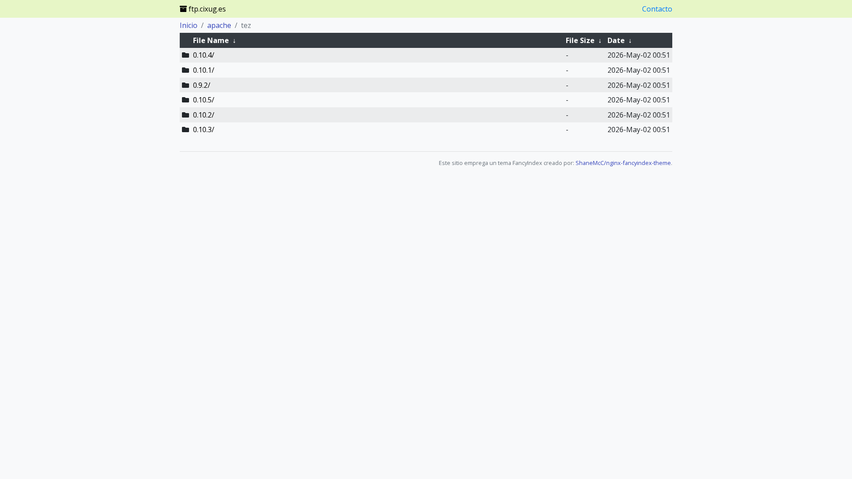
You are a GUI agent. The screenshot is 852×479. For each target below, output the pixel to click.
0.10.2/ (203, 115)
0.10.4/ (203, 55)
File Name (211, 40)
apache (219, 25)
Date (616, 40)
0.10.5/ (203, 100)
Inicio (188, 25)
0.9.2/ (201, 85)
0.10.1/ (203, 70)
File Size (580, 40)
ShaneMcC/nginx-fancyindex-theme (623, 163)
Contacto (657, 9)
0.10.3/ (203, 129)
